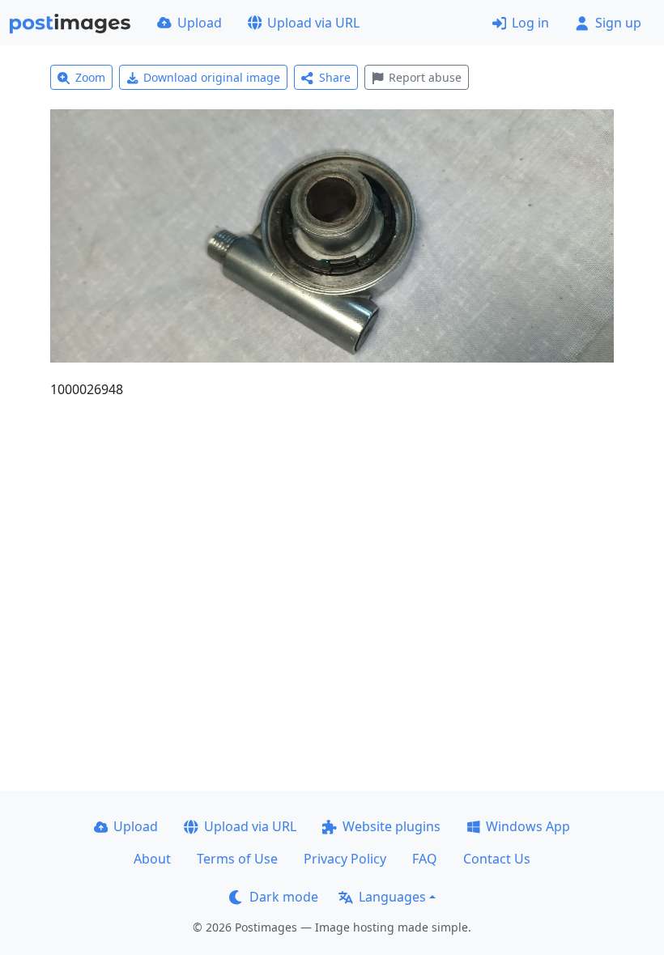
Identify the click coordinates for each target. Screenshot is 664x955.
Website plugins (392, 826)
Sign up (618, 23)
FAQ (424, 859)
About (152, 859)
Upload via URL (313, 23)
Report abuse (425, 77)
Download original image (211, 77)
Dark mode (283, 897)
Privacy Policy (345, 859)
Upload (199, 23)
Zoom (90, 77)
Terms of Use (237, 859)
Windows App (528, 826)
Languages (392, 897)
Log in (530, 23)
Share (335, 77)
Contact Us (496, 859)
